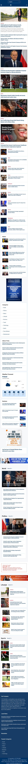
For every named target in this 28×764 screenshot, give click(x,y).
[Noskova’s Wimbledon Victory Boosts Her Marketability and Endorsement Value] (6, 665)
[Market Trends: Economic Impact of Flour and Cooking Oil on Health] (6, 631)
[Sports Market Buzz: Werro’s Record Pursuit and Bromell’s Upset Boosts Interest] (6, 672)
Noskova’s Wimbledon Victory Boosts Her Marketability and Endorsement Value (18, 665)
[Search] (26, 5)
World (4, 307)
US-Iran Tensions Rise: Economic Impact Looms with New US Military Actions (13, 508)
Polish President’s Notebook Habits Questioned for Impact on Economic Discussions (11, 531)
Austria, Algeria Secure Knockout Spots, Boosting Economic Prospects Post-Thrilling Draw (18, 677)
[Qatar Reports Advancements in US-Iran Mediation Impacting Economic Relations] (4, 161)
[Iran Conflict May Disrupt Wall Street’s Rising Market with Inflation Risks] (14, 111)
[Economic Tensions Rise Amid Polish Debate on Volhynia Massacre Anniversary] (5, 274)
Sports (4, 328)
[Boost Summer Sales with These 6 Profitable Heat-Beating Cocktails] (6, 625)
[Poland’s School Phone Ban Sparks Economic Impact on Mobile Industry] (4, 186)
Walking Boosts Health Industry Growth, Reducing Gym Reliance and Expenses (17, 593)
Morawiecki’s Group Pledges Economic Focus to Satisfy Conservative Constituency (13, 546)
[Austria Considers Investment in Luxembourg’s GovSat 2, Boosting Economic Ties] (5, 267)
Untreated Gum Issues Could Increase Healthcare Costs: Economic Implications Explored (18, 603)
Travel (4, 322)
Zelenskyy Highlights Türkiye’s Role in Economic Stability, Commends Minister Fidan (16, 247)
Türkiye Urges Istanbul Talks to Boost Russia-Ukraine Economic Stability (12, 503)
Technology (5, 325)
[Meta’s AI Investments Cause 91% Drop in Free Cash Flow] (4, 204)
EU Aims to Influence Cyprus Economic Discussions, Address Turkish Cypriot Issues (13, 494)
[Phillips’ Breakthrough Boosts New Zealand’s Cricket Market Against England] (6, 684)
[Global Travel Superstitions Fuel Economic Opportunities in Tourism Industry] (4, 178)
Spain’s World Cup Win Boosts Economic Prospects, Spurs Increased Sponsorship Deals (18, 657)
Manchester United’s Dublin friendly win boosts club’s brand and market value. (17, 646)
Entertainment (6, 334)
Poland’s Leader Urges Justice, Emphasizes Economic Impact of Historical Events (12, 542)
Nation (4, 313)
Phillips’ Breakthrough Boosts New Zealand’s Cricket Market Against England (17, 684)
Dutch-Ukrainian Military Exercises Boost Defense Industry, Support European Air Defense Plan (16, 253)
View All (9, 468)
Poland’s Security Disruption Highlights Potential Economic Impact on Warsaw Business (13, 537)
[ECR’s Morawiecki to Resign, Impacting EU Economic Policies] (4, 212)
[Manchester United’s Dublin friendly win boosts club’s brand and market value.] (14, 86)
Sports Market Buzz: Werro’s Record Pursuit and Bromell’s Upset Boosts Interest (18, 671)
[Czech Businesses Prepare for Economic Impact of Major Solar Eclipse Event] (5, 260)
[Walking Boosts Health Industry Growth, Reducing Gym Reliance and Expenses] (14, 20)
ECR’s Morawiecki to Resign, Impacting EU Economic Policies (12, 551)
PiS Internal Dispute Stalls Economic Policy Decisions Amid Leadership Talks (12, 555)
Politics (5, 310)
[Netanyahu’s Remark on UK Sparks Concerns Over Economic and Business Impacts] (14, 479)
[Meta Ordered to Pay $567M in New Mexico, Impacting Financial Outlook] (4, 152)
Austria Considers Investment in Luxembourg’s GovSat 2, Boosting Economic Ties (17, 266)
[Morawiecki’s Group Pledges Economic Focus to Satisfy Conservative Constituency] (4, 195)
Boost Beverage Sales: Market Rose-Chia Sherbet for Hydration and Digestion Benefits (18, 618)
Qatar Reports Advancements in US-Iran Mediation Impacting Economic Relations (13, 490)
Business (5, 319)
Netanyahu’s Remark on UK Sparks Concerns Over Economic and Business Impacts (13, 484)
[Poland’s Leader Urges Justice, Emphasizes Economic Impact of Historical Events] (4, 169)
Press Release (6, 331)
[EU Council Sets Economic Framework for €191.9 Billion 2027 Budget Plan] (23, 418)
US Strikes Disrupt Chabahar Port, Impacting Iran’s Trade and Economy (13, 499)
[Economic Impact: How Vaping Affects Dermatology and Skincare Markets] (6, 612)
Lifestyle (5, 316)
